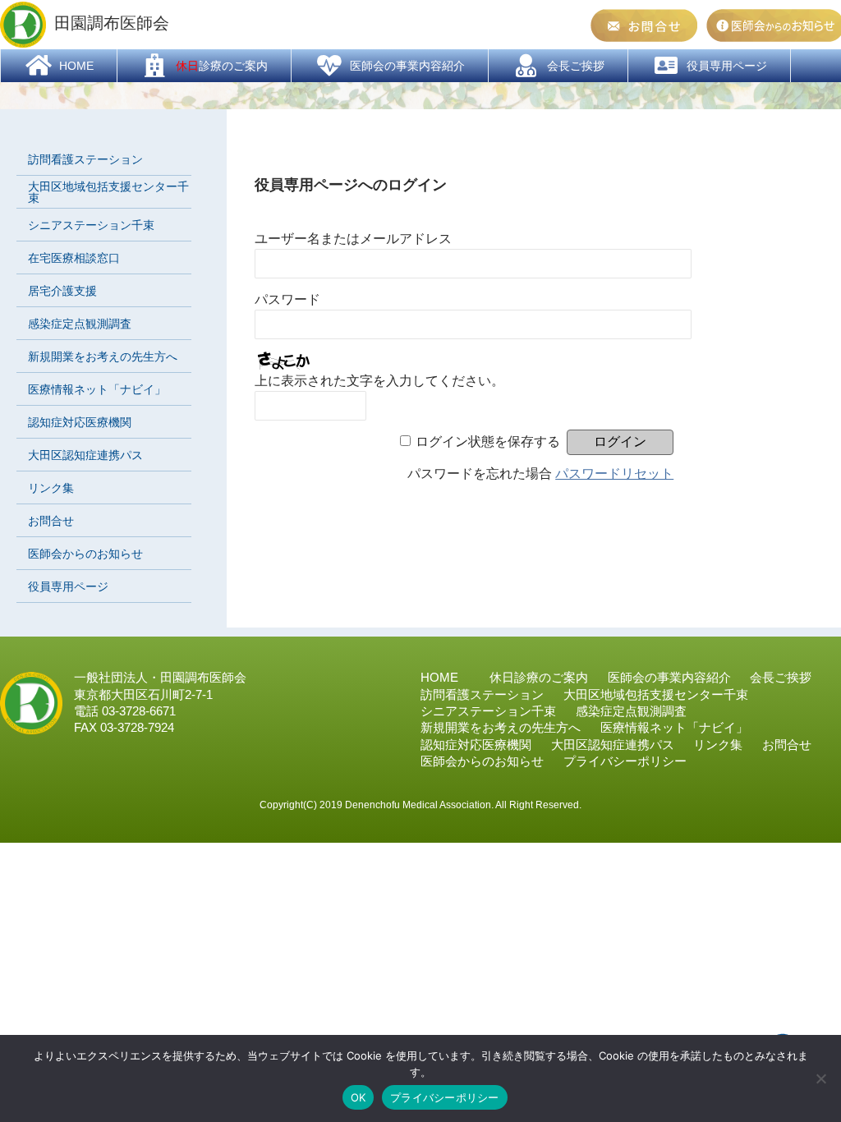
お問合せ (51, 520)
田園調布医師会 (111, 23)
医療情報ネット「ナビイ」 (97, 389)
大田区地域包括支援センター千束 (108, 192)
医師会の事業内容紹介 (669, 677)
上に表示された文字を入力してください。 (379, 381)
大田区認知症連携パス (85, 455)
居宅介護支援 (62, 290)
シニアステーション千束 (91, 225)
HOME (439, 677)
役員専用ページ (68, 586)
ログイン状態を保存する (488, 441)
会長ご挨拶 (780, 677)
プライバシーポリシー (444, 1097)
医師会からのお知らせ (85, 553)
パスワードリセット (614, 474)
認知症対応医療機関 (79, 422)
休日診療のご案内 (538, 677)
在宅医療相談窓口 (74, 257)
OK (358, 1097)
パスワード (287, 299)
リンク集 (51, 487)
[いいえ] (820, 1078)
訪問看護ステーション (85, 159)
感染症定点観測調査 (79, 323)
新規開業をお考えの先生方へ (102, 356)
